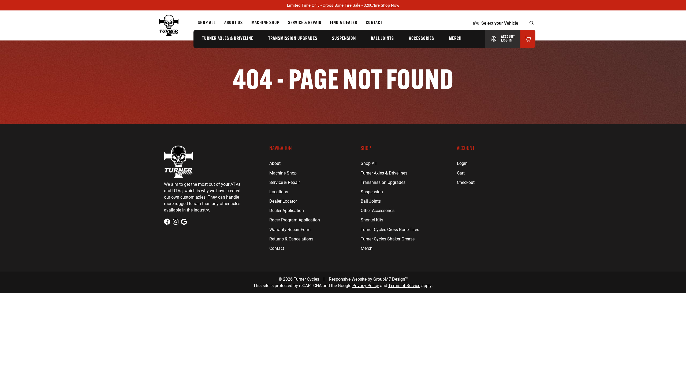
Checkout (466, 182)
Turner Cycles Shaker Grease (388, 239)
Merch (455, 38)
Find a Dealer (343, 23)
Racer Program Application (294, 219)
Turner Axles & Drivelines (384, 173)
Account (508, 38)
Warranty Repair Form (290, 229)
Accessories (421, 38)
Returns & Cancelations (291, 239)
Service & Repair (304, 23)
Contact (374, 23)
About (275, 163)
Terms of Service (404, 285)
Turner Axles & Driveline (227, 38)
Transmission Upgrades (292, 38)
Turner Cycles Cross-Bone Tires (390, 229)
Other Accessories (377, 210)
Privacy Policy (365, 285)
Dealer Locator (283, 201)
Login (462, 163)
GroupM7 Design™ (390, 279)
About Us (233, 23)
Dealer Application (286, 210)
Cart (461, 173)
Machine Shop (265, 23)
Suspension (344, 38)
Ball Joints (382, 38)
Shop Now (390, 5)
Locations (278, 191)
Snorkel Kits (372, 219)
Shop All (207, 23)
